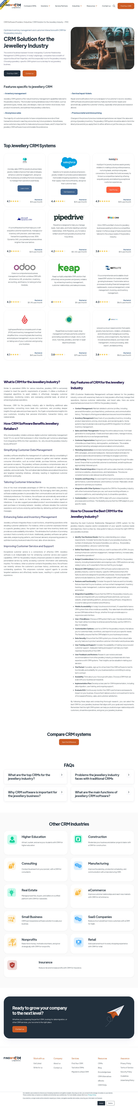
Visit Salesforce (69, 192)
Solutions (44, 6)
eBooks (101, 1081)
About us (57, 1063)
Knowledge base (104, 1072)
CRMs (100, 1063)
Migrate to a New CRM (80, 1072)
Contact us (106, 6)
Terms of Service (127, 1067)
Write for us (37, 1067)
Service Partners (61, 6)
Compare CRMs (30, 6)
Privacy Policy (92, 1095)
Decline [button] (110, 1103)
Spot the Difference (69, 742)
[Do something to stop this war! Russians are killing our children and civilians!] (5, 5)
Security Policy (126, 1072)
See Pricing (113, 190)
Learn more (25, 188)
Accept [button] (101, 1103)
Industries (76, 6)
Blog (100, 1068)
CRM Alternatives (104, 1076)
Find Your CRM (126, 6)
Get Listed (37, 1063)
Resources (91, 6)
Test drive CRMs (78, 1067)
